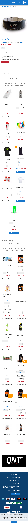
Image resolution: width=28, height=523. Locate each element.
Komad (3, 47)
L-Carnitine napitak (7, 334)
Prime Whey (21, 365)
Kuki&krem (21, 378)
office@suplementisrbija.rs (15, 477)
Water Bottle (21, 101)
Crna (17, 107)
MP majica (7, 159)
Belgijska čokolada (21, 372)
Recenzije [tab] (16, 68)
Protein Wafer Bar (7, 265)
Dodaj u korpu (21, 171)
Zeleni (11, 223)
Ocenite (21, 42)
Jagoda (22, 375)
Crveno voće (20, 441)
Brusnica (10, 340)
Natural (4, 309)
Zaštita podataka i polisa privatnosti (11, 486)
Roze (21, 107)
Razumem (14, 522)
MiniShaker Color (21, 132)
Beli (17, 223)
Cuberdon (9, 309)
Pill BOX (7, 104)
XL (7, 165)
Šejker (7, 133)
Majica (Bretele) (20, 158)
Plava (21, 110)
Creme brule (7, 303)
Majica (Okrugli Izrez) (21, 187)
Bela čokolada (5, 306)
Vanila (4, 272)
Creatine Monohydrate (20, 301)
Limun (5, 312)
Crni (14, 226)
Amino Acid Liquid (20, 434)
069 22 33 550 (16, 480)
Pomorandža (7, 343)
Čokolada (9, 272)
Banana (10, 306)
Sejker (14, 216)
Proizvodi (9, 6)
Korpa (20, 2)
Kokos (9, 312)
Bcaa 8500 (20, 266)
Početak (4, 6)
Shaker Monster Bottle (7, 188)
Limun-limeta (4, 340)
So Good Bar (7, 368)
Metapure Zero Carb (7, 401)
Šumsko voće (20, 272)
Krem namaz (7, 434)
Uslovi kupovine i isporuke (8, 487)
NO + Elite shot (20, 335)
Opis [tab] (11, 68)
